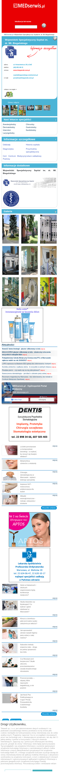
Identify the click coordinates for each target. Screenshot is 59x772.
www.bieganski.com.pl (21, 70)
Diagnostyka (8, 149)
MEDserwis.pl (8, 34)
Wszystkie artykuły (49, 508)
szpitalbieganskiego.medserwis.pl (25, 75)
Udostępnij (42, 399)
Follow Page (18, 399)
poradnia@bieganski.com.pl (23, 78)
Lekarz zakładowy (33, 156)
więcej (43, 349)
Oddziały (6, 145)
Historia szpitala (33, 145)
